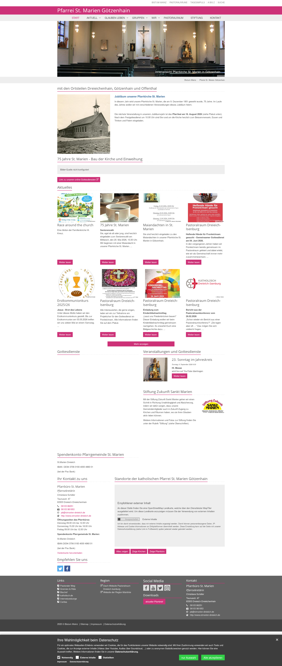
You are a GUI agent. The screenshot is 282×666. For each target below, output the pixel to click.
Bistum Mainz (159, 2)
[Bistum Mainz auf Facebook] (146, 588)
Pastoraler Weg (67, 585)
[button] (60, 568)
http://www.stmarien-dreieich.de (76, 515)
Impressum (97, 623)
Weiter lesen (65, 262)
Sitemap (84, 623)
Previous (65, 49)
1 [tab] (136, 73)
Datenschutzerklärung (115, 623)
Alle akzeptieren (213, 657)
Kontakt (215, 18)
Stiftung (197, 18)
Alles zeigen (122, 551)
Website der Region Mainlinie (117, 592)
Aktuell (92, 18)
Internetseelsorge (68, 598)
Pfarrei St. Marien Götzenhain (212, 80)
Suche (221, 2)
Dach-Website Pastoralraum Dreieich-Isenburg (116, 587)
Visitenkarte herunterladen (69, 552)
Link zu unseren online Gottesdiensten (77, 179)
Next (217, 49)
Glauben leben (115, 18)
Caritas (63, 601)
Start (75, 18)
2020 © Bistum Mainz (68, 623)
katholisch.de (66, 595)
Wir (154, 18)
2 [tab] (141, 73)
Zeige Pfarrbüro (157, 551)
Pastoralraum (173, 18)
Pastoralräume (178, 2)
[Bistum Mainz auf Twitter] (160, 588)
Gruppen (138, 18)
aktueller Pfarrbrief (154, 601)
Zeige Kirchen (138, 551)
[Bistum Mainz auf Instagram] (167, 588)
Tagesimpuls (197, 2)
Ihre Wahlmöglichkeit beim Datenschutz (87, 640)
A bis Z (211, 2)
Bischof (63, 592)
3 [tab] (145, 73)
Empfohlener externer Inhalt (134, 503)
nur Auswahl (188, 657)
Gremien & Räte (68, 588)
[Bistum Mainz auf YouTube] (153, 588)
